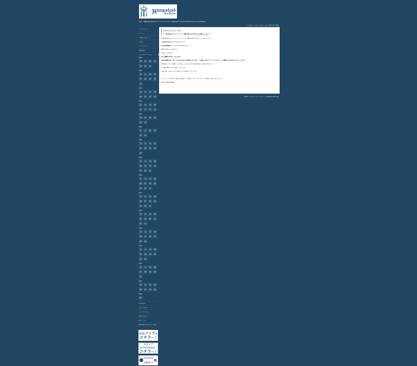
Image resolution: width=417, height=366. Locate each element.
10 (150, 92)
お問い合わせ (143, 316)
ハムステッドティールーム (256, 96)
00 (141, 298)
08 (141, 61)
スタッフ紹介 (143, 307)
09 (150, 74)
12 (141, 74)
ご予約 (140, 42)
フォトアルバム (143, 312)
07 (145, 61)
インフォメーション (145, 54)
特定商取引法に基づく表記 (147, 324)
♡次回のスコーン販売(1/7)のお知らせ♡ (187, 34)
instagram (141, 303)
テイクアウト (143, 46)
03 (145, 66)
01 (150, 66)
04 (141, 66)
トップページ (143, 29)
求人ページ (142, 320)
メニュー (141, 33)
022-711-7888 (170, 82)
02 (155, 79)
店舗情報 (141, 50)
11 (145, 74)
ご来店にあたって (144, 37)
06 (150, 61)
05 (155, 61)
